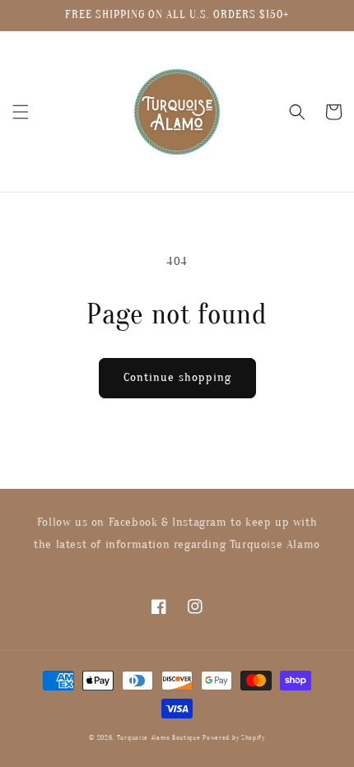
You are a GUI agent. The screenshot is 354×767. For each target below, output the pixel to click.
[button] (20, 112)
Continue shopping (177, 377)
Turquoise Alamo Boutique (159, 737)
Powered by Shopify (234, 737)
